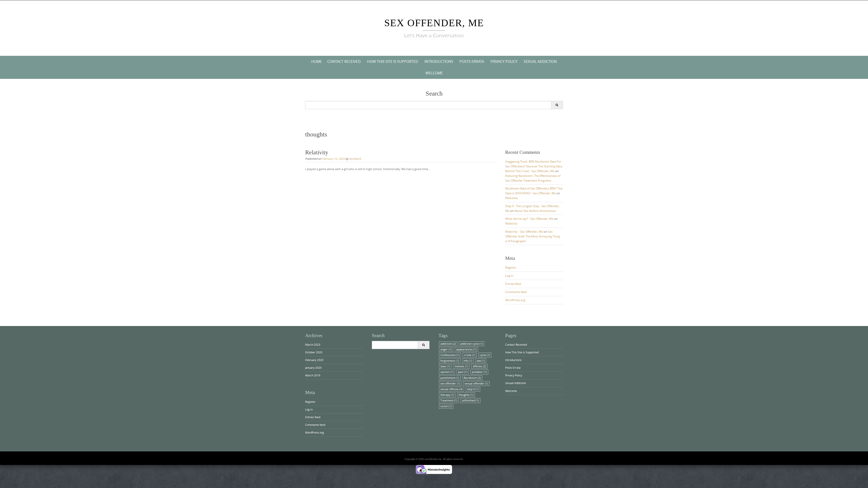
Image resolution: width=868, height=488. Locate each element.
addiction (448, 343)
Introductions (439, 61)
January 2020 (313, 367)
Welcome (434, 72)
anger (446, 349)
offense (479, 366)
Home (316, 61)
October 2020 (313, 352)
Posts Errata (472, 61)
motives (461, 366)
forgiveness (449, 360)
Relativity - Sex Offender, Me (524, 232)
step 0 (473, 389)
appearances (466, 349)
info (467, 360)
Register (510, 267)
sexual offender (476, 383)
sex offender (450, 383)
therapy (447, 394)
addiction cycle (471, 343)
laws (445, 366)
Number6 (355, 158)
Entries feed (513, 284)
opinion (447, 372)
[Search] (557, 105)
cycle (485, 355)
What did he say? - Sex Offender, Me (529, 219)
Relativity (316, 152)
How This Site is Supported (392, 61)
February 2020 (314, 360)
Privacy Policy (504, 61)
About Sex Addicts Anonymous (535, 211)
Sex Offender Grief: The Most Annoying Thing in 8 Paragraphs (532, 236)
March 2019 (312, 375)
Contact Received (344, 61)
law (480, 360)
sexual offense (451, 389)
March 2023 (312, 344)
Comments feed (516, 292)
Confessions (450, 355)
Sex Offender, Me (434, 22)
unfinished (470, 400)
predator (479, 372)
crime (469, 355)
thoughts (466, 394)
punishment (449, 378)
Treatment (449, 400)
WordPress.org (515, 300)
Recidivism (472, 378)
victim (446, 406)
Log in (509, 276)
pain (462, 372)
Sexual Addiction (540, 61)
